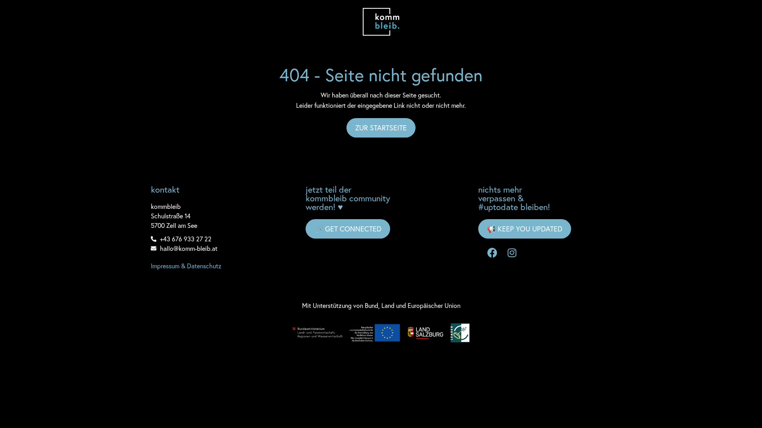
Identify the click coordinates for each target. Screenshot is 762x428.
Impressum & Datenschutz (186, 266)
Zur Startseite (381, 127)
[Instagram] (512, 252)
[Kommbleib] (381, 22)
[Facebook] (492, 252)
